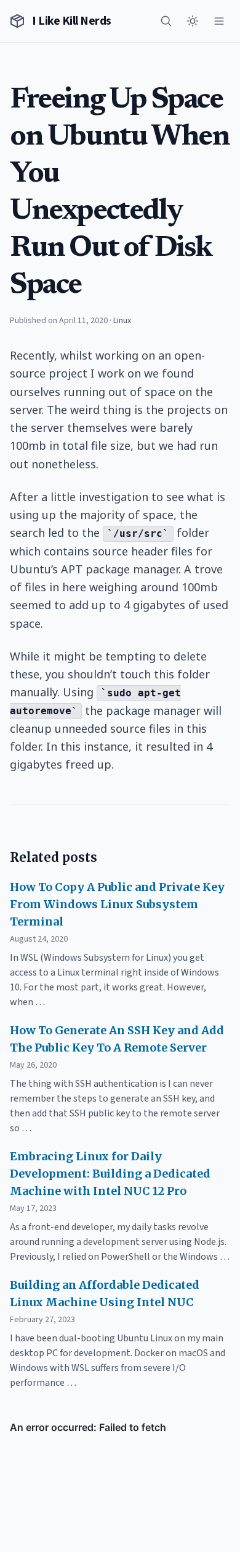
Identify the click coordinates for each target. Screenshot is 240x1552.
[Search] (166, 21)
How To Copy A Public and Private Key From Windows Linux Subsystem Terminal (117, 904)
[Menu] (219, 21)
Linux (122, 320)
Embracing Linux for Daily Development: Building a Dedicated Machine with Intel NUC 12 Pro (110, 1173)
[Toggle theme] (192, 21)
